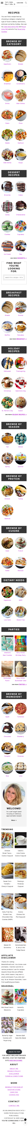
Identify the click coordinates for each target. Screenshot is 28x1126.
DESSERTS (21, 258)
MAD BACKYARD (15, 1060)
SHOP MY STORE (14, 1089)
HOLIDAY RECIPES (18, 414)
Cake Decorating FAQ (11, 27)
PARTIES (22, 684)
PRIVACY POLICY (14, 1071)
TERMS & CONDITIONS (14, 1076)
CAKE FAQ (14, 1092)
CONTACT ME (14, 1105)
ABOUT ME (14, 1068)
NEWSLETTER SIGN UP (14, 1087)
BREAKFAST (20, 339)
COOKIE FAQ (14, 1095)
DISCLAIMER (14, 1073)
